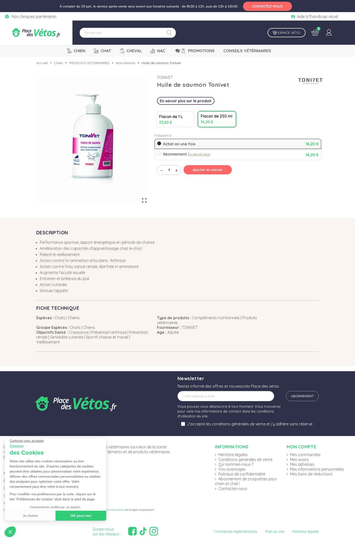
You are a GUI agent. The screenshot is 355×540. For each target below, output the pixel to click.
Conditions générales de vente (245, 459)
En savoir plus (199, 154)
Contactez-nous (232, 488)
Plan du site (274, 531)
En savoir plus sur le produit (186, 100)
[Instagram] (154, 531)
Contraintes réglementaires (235, 531)
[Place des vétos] (36, 32)
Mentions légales (233, 454)
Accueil (42, 63)
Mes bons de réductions (311, 474)
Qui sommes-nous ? (235, 464)
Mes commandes (305, 454)
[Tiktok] (144, 531)
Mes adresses (302, 464)
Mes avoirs (299, 459)
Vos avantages (232, 469)
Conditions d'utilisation (109, 509)
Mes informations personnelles (317, 469)
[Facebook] (133, 531)
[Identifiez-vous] (329, 32)
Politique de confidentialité (241, 474)
